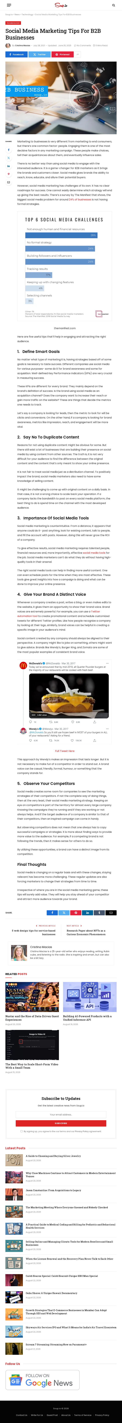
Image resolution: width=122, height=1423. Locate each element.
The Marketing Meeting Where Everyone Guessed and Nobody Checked (67, 1207)
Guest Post (52, 1415)
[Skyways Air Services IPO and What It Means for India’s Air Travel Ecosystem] (14, 1332)
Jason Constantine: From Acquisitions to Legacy (53, 1190)
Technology (27, 14)
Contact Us (21, 1415)
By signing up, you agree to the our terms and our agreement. (62, 1131)
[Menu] (9, 5)
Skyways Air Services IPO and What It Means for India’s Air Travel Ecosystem (71, 1327)
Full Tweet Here (65, 751)
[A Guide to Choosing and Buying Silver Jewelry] (14, 1160)
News (17, 14)
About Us (66, 1415)
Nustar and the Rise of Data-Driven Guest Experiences (32, 1018)
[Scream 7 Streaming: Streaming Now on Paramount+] (14, 1349)
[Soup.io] (61, 5)
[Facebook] (8, 150)
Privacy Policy (82, 1131)
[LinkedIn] (8, 166)
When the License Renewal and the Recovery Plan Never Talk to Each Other (69, 1258)
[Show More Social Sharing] (78, 54)
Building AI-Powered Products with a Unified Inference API (87, 1018)
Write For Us (37, 1415)
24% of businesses (80, 199)
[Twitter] (8, 158)
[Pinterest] (8, 174)
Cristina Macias (22, 45)
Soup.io (9, 14)
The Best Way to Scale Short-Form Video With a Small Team (31, 1066)
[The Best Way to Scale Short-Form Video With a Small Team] (32, 1045)
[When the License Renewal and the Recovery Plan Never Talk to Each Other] (14, 1263)
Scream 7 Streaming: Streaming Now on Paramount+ (56, 1344)
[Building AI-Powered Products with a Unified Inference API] (90, 997)
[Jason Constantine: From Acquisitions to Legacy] (14, 1194)
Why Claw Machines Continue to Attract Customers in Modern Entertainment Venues (71, 1175)
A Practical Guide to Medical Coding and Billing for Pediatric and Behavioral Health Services (70, 1226)
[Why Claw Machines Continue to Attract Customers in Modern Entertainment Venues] (14, 1177)
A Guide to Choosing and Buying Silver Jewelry (53, 1156)
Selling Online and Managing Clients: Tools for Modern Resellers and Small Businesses (69, 1243)
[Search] (113, 5)
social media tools (94, 553)
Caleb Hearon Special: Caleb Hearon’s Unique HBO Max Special (62, 1275)
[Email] (8, 182)
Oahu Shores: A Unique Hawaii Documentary (51, 1293)
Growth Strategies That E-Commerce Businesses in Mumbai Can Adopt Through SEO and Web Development (66, 1312)
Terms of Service (83, 1415)
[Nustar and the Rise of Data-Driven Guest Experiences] (32, 997)
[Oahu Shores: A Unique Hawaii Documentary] (14, 1297)
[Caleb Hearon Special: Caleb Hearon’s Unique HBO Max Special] (14, 1280)
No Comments (84, 45)
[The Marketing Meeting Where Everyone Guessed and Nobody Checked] (14, 1212)
